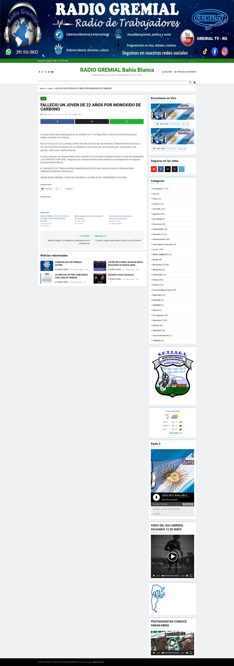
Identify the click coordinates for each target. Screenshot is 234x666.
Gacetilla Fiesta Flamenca (121, 275)
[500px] (182, 169)
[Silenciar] (187, 575)
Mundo (155, 260)
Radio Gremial (48, 114)
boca (155, 194)
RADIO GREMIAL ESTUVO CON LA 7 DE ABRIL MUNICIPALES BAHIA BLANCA (54, 218)
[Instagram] (168, 169)
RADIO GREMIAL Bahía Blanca (117, 70)
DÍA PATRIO (157, 219)
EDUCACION (158, 229)
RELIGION (157, 300)
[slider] (170, 575)
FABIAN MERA (62, 269)
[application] (172, 556)
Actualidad (157, 189)
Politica (156, 280)
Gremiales (157, 234)
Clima (155, 199)
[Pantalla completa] (191, 575)
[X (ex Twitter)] (175, 169)
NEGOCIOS (157, 270)
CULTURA (156, 209)
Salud (155, 310)
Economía (157, 224)
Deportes (156, 214)
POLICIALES (157, 275)
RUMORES (157, 305)
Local (43, 99)
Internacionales (159, 239)
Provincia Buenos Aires (162, 290)
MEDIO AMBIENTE (160, 254)
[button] (172, 556)
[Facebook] (161, 169)
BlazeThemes (98, 662)
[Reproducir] (154, 575)
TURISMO (156, 341)
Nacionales (157, 265)
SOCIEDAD (157, 330)
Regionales (157, 295)
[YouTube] (154, 169)
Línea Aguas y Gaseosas (163, 244)
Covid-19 (156, 204)
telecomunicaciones (161, 335)
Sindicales (157, 320)
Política (156, 285)
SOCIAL (156, 325)
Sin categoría (158, 315)
